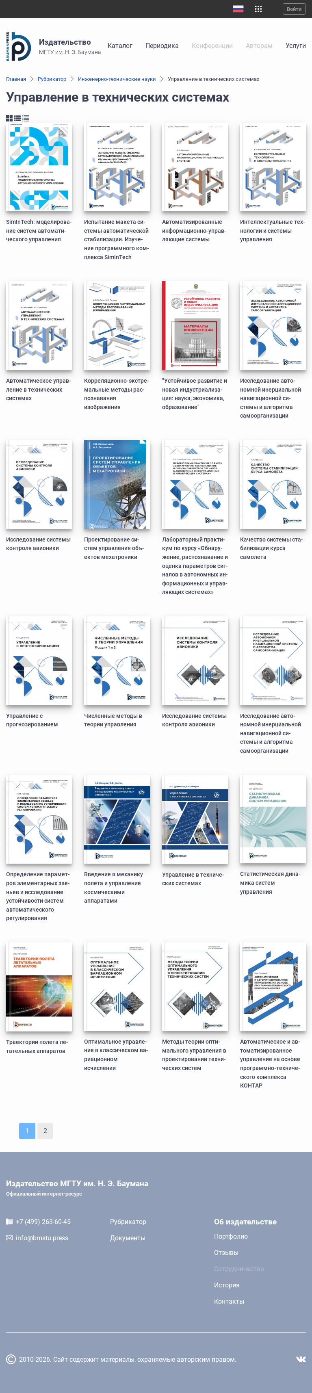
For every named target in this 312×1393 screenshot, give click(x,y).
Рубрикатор (52, 79)
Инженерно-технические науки (117, 79)
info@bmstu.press (42, 1238)
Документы (127, 1238)
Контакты (229, 1301)
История (227, 1285)
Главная (16, 79)
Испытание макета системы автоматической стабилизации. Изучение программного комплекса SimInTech (116, 239)
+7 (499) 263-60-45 (43, 1222)
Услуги (296, 46)
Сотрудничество (239, 1269)
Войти (294, 9)
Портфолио (231, 1236)
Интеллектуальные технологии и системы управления (272, 231)
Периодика (162, 46)
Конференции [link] (212, 46)
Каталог (120, 46)
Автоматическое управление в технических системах (38, 389)
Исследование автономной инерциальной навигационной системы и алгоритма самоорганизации (270, 398)
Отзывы (226, 1253)
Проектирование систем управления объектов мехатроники (114, 548)
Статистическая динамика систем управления (270, 883)
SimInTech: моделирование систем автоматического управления (39, 231)
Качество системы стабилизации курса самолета (271, 548)
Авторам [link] (259, 46)
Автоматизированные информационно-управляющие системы (194, 231)
